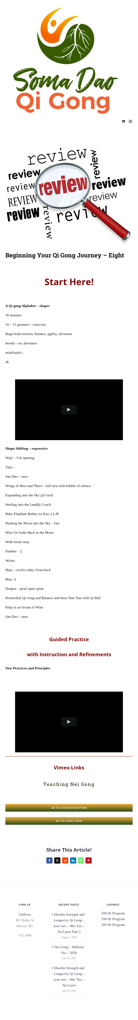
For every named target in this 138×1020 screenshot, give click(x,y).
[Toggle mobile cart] (123, 121)
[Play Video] (69, 409)
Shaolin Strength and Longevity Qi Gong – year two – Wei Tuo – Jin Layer (69, 976)
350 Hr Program (113, 919)
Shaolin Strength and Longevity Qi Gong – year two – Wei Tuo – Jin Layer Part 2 (69, 923)
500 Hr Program (113, 913)
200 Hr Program (113, 925)
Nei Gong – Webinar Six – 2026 (69, 950)
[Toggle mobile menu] (131, 121)
